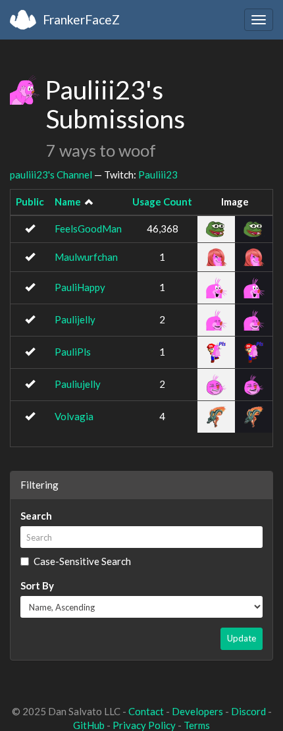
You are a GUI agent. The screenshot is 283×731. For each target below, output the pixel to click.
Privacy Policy (144, 725)
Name (68, 201)
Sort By (37, 585)
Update (241, 638)
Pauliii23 (158, 174)
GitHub (89, 725)
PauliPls (73, 352)
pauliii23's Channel (51, 174)
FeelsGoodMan (88, 228)
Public (30, 201)
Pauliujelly (78, 384)
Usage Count (162, 201)
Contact (146, 711)
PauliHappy (80, 287)
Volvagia (74, 416)
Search (36, 516)
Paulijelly (75, 319)
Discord (248, 711)
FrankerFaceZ (81, 19)
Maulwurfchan (86, 257)
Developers (197, 711)
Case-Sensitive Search (82, 561)
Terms (197, 725)
